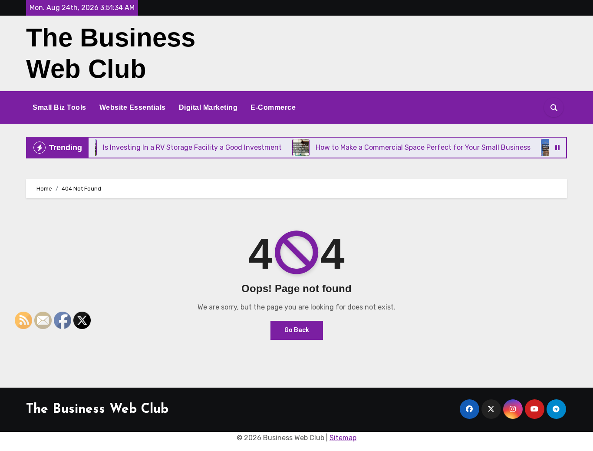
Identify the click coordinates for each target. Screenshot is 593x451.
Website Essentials (132, 107)
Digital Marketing (208, 107)
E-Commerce (273, 107)
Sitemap (342, 438)
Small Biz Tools (59, 107)
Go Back (296, 330)
